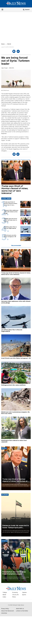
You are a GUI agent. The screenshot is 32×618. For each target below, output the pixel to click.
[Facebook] (13, 51)
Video (4, 597)
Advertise (4, 613)
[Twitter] (18, 51)
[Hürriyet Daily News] (16, 3)
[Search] (23, 9)
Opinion (24, 592)
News (3, 44)
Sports (24, 594)
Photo (14, 597)
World (9, 44)
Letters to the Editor (22, 611)
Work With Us (20, 608)
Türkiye (5, 592)
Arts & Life (15, 594)
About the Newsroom (7, 611)
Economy (15, 592)
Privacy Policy (5, 608)
